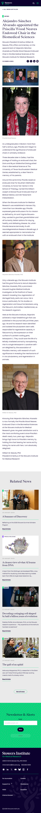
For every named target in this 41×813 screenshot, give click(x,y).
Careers (23, 778)
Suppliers (23, 789)
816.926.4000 (26, 765)
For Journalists (7, 778)
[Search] (33, 3)
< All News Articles (10, 9)
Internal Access (7, 795)
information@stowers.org (11, 765)
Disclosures (24, 784)
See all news (20, 691)
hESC (4, 789)
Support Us (6, 784)
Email (20, 719)
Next (20, 729)
